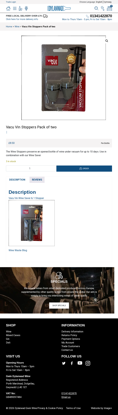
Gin (7, 338)
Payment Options (70, 338)
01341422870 (69, 393)
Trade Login (11, 2)
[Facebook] (73, 363)
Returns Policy (69, 335)
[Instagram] (90, 363)
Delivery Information (72, 331)
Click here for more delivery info (22, 19)
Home (9, 26)
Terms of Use (73, 408)
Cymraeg (107, 2)
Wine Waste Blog (18, 250)
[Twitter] (65, 363)
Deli (8, 342)
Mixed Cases (13, 335)
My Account (67, 342)
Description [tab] (17, 179)
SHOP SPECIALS (59, 305)
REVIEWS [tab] (37, 179)
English (99, 2)
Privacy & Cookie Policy (50, 408)
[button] (107, 41)
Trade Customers (70, 346)
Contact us (67, 350)
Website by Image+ (101, 408)
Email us (66, 397)
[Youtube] (82, 363)
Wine (17, 26)
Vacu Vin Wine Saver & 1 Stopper (26, 198)
